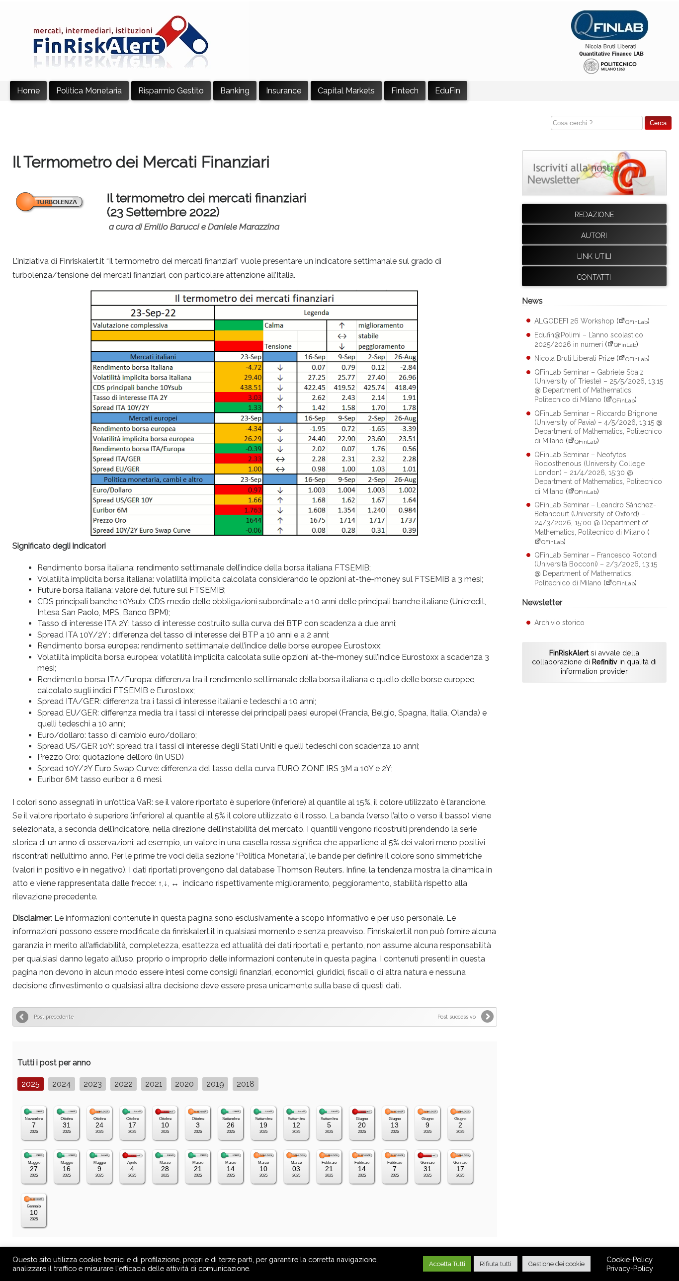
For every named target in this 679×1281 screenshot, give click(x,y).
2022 (123, 1084)
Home (28, 90)
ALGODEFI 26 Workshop (574, 321)
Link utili (594, 256)
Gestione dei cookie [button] (556, 1264)
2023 (93, 1084)
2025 (30, 1084)
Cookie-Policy (629, 1259)
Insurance (283, 90)
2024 (61, 1084)
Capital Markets (346, 90)
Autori (594, 236)
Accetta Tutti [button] (447, 1264)
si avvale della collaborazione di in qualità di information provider (594, 661)
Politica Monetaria (89, 90)
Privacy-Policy (629, 1268)
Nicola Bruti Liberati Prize (574, 359)
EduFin (447, 90)
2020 (184, 1084)
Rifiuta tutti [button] (495, 1264)
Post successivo (456, 1017)
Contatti (594, 277)
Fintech (405, 90)
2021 (154, 1084)
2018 (246, 1084)
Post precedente (54, 1017)
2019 (215, 1084)
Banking (235, 90)
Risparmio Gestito (171, 90)
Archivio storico (559, 623)
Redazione (594, 215)
